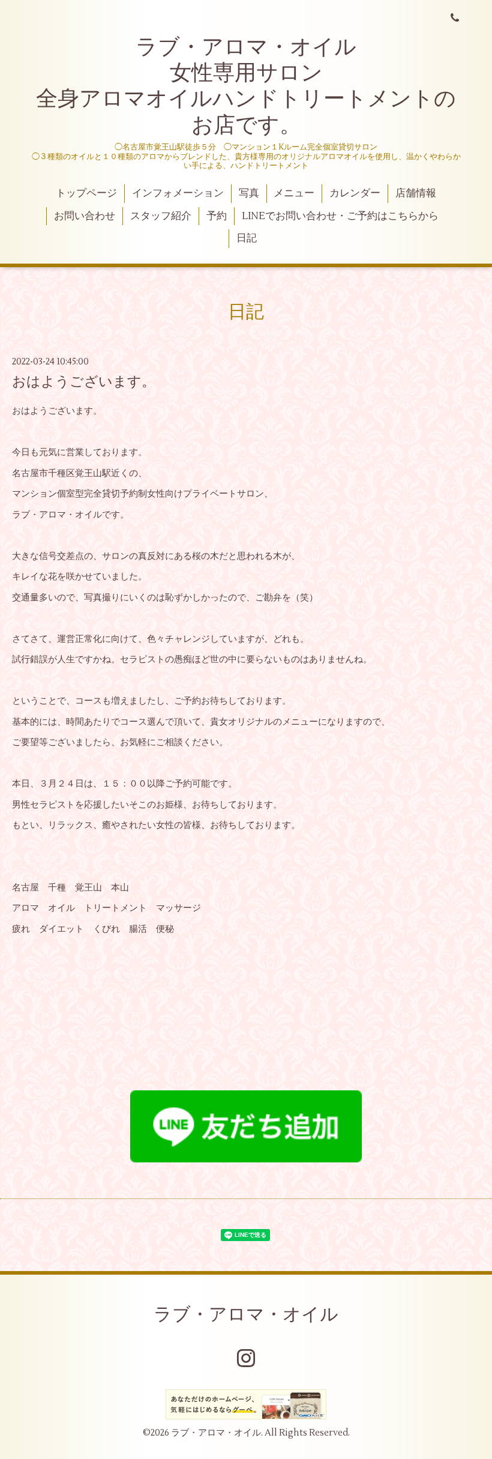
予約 (216, 216)
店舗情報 (415, 193)
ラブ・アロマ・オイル (246, 1314)
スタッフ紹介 (160, 216)
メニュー (294, 193)
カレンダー (354, 193)
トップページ (86, 193)
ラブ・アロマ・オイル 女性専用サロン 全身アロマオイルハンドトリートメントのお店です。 (246, 86)
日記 (246, 238)
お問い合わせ (84, 216)
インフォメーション (178, 193)
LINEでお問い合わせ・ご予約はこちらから (340, 216)
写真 (249, 193)
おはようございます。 (83, 381)
